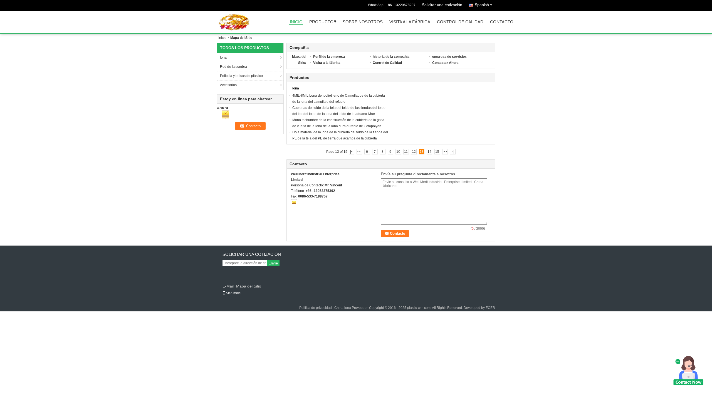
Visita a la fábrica (409, 22)
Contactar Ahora (445, 63)
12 (414, 152)
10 (398, 152)
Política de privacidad (315, 308)
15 (437, 152)
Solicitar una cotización (442, 4)
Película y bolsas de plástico (241, 76)
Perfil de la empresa (329, 57)
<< (359, 152)
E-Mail (228, 286)
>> (445, 152)
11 (406, 152)
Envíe (273, 263)
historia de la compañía (391, 57)
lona (223, 57)
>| (452, 152)
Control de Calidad (460, 22)
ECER (490, 308)
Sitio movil (233, 293)
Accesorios (228, 85)
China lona (342, 308)
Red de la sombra (233, 67)
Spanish (482, 4)
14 (429, 152)
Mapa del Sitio (248, 286)
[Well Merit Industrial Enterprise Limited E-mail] (294, 202)
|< (351, 152)
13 (422, 152)
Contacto (501, 22)
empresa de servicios (449, 57)
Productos (322, 22)
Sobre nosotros (363, 22)
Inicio (296, 22)
